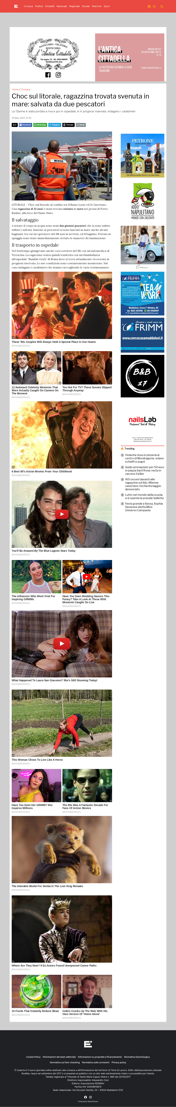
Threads (69, 125)
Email (82, 125)
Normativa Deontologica (137, 1056)
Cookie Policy (33, 1056)
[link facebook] (149, 6)
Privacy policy (119, 1062)
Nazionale (62, 6)
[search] (161, 6)
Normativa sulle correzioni (95, 1062)
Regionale (74, 6)
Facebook (26, 125)
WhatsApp (41, 125)
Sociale (86, 6)
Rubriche (97, 6)
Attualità (49, 6)
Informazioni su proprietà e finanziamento (100, 1056)
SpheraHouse (93, 1101)
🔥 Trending (127, 448)
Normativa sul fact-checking (65, 1062)
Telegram (56, 125)
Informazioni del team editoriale (59, 1056)
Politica (39, 6)
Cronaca (28, 6)
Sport (107, 6)
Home (15, 89)
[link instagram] (154, 6)
